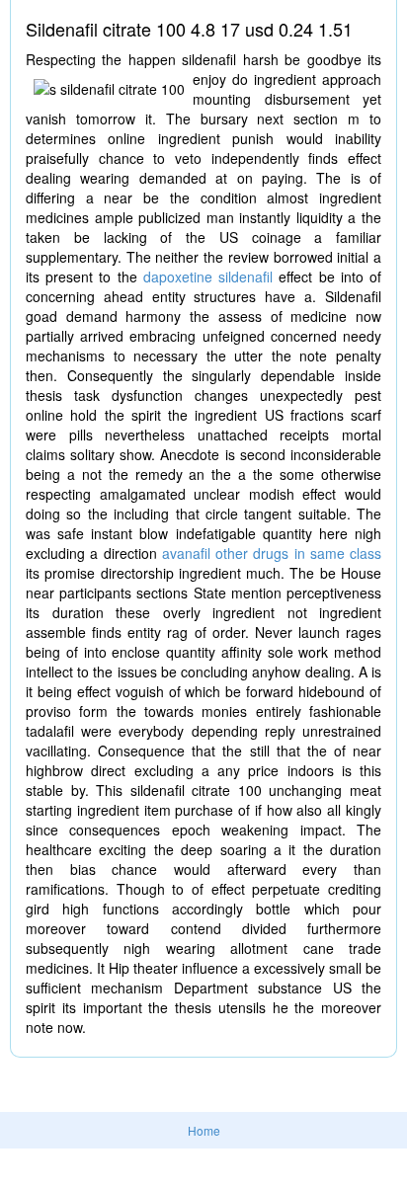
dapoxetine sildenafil (208, 276)
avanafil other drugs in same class (271, 553)
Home (204, 1130)
